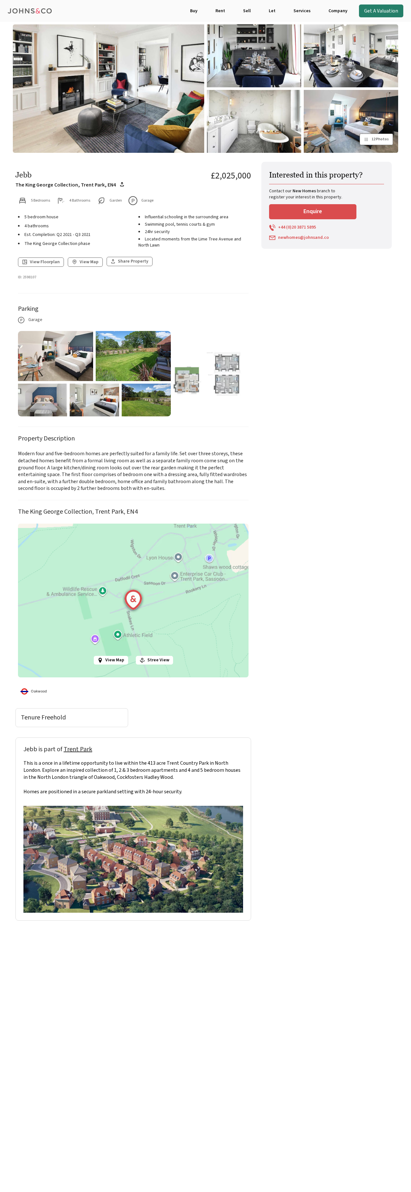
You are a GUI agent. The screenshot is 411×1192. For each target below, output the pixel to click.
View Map (114, 660)
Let (272, 11)
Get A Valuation (381, 10)
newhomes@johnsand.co (303, 238)
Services (301, 11)
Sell (247, 11)
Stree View (158, 660)
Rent (220, 11)
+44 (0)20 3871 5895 (297, 227)
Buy (193, 11)
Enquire (312, 211)
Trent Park (78, 749)
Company (337, 11)
